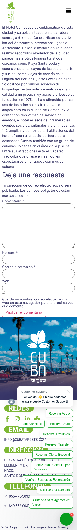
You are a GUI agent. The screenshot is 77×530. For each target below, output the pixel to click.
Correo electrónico (19, 266)
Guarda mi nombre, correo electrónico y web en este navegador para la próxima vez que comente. (38, 302)
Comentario (13, 201)
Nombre (10, 252)
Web (5, 281)
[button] (68, 11)
